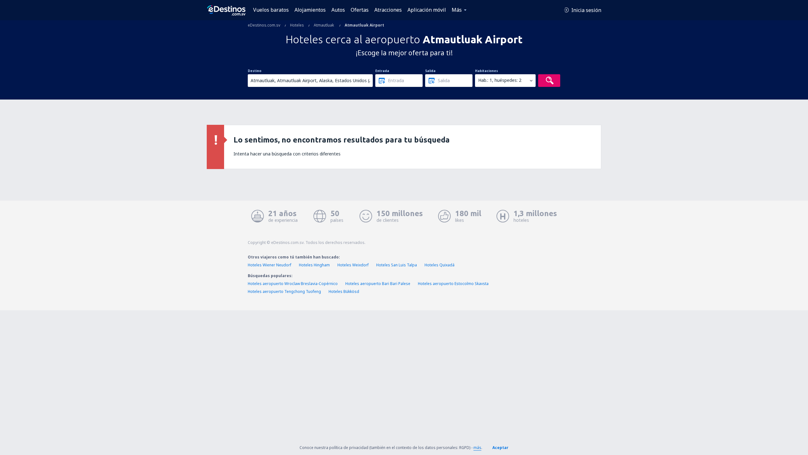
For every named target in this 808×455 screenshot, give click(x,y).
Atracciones (388, 9)
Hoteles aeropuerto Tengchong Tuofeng (284, 291)
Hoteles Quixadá (439, 265)
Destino (254, 71)
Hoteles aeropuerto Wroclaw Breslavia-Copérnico (293, 283)
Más (457, 9)
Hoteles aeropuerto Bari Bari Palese (377, 283)
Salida (430, 71)
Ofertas (360, 9)
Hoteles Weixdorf (353, 265)
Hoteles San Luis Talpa (396, 265)
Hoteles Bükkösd (344, 291)
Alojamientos (310, 9)
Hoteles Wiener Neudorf (269, 265)
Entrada (382, 71)
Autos (338, 9)
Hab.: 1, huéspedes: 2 (499, 80)
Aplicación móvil (426, 9)
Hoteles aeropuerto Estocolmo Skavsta (453, 283)
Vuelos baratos (271, 9)
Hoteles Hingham (314, 265)
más (477, 447)
